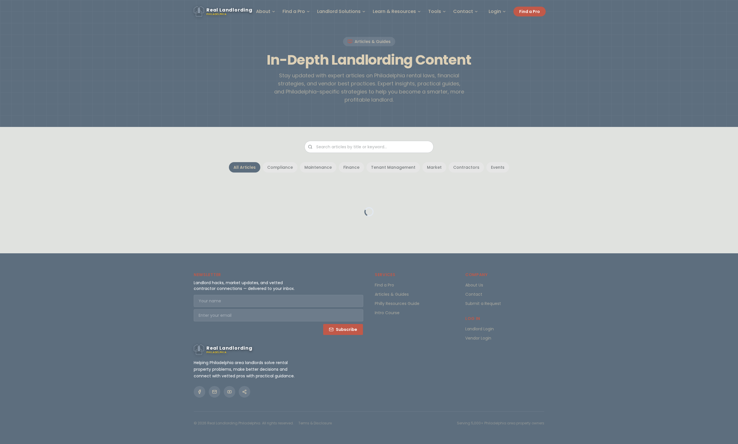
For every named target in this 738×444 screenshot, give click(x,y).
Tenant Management (393, 167)
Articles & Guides (392, 294)
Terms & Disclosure (315, 423)
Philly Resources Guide (397, 303)
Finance (351, 167)
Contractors (466, 167)
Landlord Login (479, 329)
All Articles (245, 167)
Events (497, 167)
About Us (474, 285)
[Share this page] (244, 392)
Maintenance (318, 167)
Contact (463, 11)
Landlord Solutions (339, 11)
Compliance (280, 167)
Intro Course (387, 313)
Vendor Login (478, 338)
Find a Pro (294, 11)
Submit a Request (483, 303)
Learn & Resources (394, 11)
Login (495, 11)
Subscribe (346, 329)
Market (434, 167)
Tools (434, 11)
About (263, 11)
